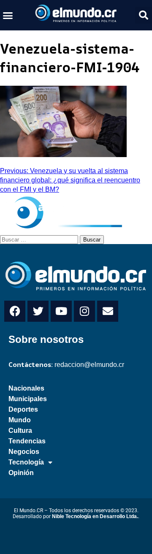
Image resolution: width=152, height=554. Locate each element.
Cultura (20, 430)
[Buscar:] (40, 239)
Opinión (21, 472)
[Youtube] (61, 311)
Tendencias (27, 441)
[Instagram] (84, 311)
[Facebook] (14, 311)
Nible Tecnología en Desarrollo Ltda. (95, 516)
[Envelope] (107, 311)
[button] (8, 15)
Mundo (19, 420)
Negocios (23, 451)
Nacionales (26, 388)
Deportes (23, 409)
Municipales (27, 398)
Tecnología (26, 462)
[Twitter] (38, 311)
